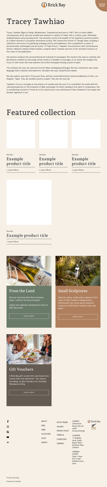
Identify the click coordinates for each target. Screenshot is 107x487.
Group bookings (78, 430)
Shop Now (29, 316)
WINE (43, 429)
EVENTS (44, 442)
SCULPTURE (45, 433)
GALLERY (60, 426)
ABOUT (44, 421)
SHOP (43, 438)
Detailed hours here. (78, 462)
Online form (77, 423)
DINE (43, 425)
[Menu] (8, 5)
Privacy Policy (63, 430)
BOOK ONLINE (62, 422)
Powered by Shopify (14, 481)
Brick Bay (16, 477)
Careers (60, 443)
